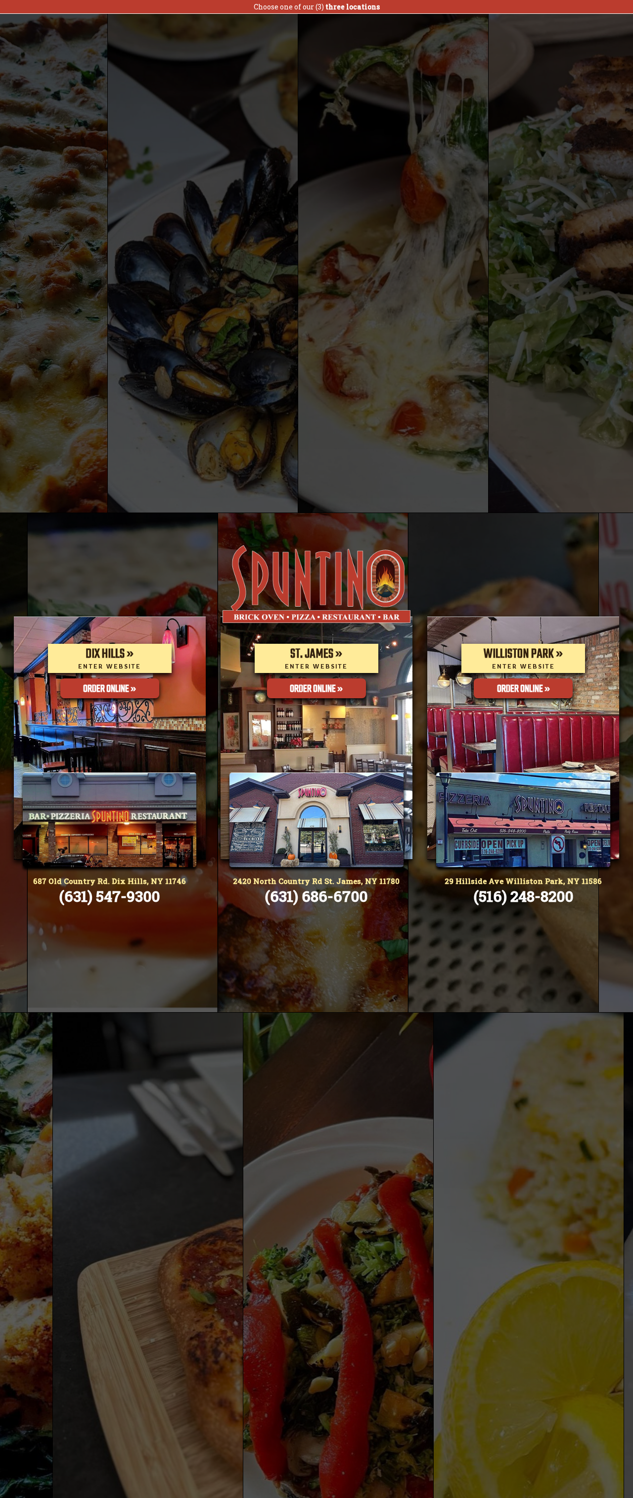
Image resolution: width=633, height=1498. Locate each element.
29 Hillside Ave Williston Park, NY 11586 (523, 881)
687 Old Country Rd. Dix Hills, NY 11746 (109, 881)
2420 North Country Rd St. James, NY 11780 (316, 881)
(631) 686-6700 (316, 896)
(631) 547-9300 (109, 896)
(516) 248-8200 (523, 896)
